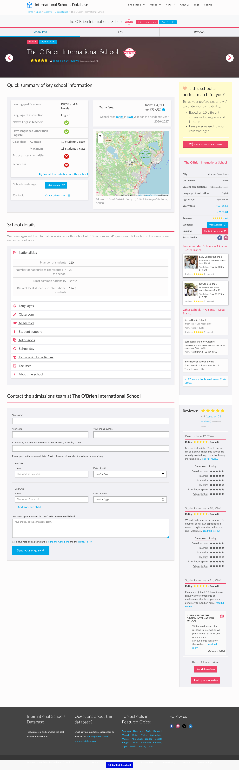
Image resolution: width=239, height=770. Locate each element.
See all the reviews (205, 669)
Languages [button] (26, 306)
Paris (148, 731)
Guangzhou (155, 735)
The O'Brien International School (205, 162)
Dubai (135, 735)
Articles (154, 5)
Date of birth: (100, 468)
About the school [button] (30, 374)
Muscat (125, 739)
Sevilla (133, 746)
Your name (17, 415)
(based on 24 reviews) (66, 60)
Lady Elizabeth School (211, 257)
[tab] (91, 253)
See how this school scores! (208, 145)
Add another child (29, 507)
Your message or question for (43, 516)
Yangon (125, 742)
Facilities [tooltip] (203, 485)
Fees (120, 32)
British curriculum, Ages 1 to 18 (198, 324)
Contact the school (214, 231)
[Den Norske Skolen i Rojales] (230, 58)
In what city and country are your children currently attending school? (47, 442)
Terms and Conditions (58, 542)
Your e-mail (17, 429)
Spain (38, 12)
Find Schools (135, 5)
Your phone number (103, 429)
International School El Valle (199, 362)
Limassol (157, 731)
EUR (130, 117)
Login (196, 5)
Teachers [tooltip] (203, 476)
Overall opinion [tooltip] (200, 471)
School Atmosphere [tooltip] (197, 489)
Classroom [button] (26, 314)
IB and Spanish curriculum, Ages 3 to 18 (202, 365)
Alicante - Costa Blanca (56, 12)
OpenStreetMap (151, 195)
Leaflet (139, 195)
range (120, 117)
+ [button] (100, 136)
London (149, 739)
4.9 (224, 218)
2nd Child (19, 489)
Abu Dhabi (137, 739)
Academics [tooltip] (202, 480)
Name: (18, 468)
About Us (184, 5)
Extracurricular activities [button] (35, 357)
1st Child (19, 463)
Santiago (126, 731)
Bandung (157, 742)
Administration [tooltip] (200, 494)
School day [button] (26, 348)
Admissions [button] (26, 340)
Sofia (150, 746)
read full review (209, 459)
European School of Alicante (200, 342)
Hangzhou (138, 731)
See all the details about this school (65, 174)
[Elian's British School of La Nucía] (9, 58)
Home (30, 12)
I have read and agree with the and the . (54, 542)
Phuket (143, 735)
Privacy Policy (85, 542)
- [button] (100, 140)
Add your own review (207, 680)
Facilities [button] (24, 366)
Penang (142, 746)
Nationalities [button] (27, 252)
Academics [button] (26, 323)
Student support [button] (30, 331)
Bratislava (146, 742)
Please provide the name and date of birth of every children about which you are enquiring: (57, 456)
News (169, 5)
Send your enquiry (29, 550)
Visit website (216, 225)
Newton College (208, 284)
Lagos (125, 746)
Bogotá (158, 739)
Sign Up (208, 5)
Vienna (135, 742)
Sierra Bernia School (195, 320)
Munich (126, 735)
